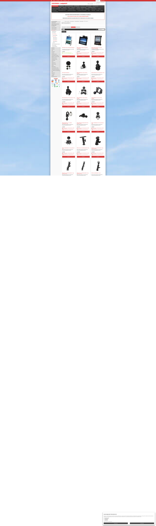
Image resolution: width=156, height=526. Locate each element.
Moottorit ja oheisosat (64, 8)
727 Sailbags (97, 10)
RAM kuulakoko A (55, 37)
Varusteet (99, 8)
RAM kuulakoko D (55, 41)
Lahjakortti (102, 10)
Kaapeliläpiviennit (54, 31)
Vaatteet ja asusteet (93, 8)
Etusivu (52, 514)
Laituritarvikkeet (78, 8)
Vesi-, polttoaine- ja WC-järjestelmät (82, 10)
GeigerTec (54, 42)
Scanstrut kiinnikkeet (55, 35)
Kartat (69, 7)
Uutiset (68, 0)
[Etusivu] (51, 0)
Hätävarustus (64, 7)
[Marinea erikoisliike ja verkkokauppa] (63, 3)
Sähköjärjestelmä (87, 8)
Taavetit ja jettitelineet (54, 46)
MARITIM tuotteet (54, 10)
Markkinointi (106, 520)
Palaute (61, 0)
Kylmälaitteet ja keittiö (83, 7)
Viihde (89, 10)
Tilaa (67, 519)
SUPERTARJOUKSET (54, 22)
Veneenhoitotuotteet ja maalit (62, 10)
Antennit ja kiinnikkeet (54, 27)
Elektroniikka (59, 7)
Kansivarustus (73, 7)
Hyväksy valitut (116, 523)
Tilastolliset (106, 519)
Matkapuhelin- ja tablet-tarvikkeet (56, 8)
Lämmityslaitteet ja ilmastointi (91, 7)
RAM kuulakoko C (55, 40)
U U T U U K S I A (53, 26)
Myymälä (54, 0)
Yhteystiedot (65, 0)
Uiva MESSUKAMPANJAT (54, 21)
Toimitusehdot (53, 516)
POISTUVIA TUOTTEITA (55, 11)
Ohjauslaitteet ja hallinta (71, 8)
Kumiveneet (78, 7)
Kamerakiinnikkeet (54, 45)
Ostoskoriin (68, 56)
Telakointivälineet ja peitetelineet (72, 10)
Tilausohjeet (57, 0)
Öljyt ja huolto (93, 10)
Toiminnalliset (106, 518)
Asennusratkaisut (54, 7)
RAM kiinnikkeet (54, 36)
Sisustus (82, 8)
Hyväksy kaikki (142, 523)
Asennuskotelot (54, 32)
